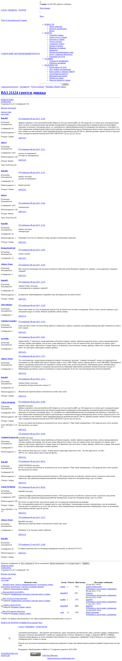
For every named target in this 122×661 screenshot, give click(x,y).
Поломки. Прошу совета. (56, 87)
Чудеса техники (55, 42)
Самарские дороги (56, 44)
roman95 (89, 600)
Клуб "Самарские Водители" (61, 54)
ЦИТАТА (22, 138)
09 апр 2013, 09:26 (38, 487)
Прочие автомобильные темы (61, 52)
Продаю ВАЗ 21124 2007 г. (13, 592)
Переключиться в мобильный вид (61, 658)
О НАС (4, 10)
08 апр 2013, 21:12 (38, 379)
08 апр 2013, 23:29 (38, 434)
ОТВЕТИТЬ (6, 102)
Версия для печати (8, 108)
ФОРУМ (22, 10)
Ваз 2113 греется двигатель (14, 611)
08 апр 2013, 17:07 (38, 356)
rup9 (62, 612)
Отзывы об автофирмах (59, 61)
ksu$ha (63, 600)
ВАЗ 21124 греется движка (23, 92)
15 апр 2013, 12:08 (38, 544)
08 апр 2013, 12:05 (38, 250)
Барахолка (53, 50)
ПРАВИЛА (12, 10)
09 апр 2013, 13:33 (38, 517)
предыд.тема (6, 112)
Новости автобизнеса (58, 29)
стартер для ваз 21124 (11, 605)
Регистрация (45, 8)
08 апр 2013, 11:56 (37, 225)
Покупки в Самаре (57, 39)
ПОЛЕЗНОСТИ (51, 65)
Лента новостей (55, 27)
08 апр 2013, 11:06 (37, 119)
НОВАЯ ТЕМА (7, 100)
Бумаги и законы (56, 46)
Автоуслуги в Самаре (58, 37)
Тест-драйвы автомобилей (60, 69)
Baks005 (63, 593)
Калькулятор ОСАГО (58, 67)
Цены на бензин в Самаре (59, 80)
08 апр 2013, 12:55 (38, 282)
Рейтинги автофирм (57, 63)
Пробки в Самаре (56, 78)
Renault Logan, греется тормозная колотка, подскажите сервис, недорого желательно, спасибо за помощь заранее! (28, 586)
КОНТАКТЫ (41, 627)
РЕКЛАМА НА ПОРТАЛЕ (9, 654)
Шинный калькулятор (58, 76)
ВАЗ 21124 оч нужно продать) (15, 598)
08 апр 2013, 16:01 (38, 337)
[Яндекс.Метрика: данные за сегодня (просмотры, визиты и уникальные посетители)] (50, 655)
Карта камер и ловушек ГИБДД (62, 72)
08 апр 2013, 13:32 (38, 322)
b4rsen (62, 587)
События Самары (56, 35)
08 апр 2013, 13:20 (38, 305)
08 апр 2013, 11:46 (37, 203)
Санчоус (89, 593)
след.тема (5, 114)
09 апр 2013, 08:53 (38, 461)
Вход (42, 16)
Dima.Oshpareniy (92, 612)
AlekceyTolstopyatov (94, 587)
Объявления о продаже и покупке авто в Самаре (30, 594)
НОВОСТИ (49, 24)
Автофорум (24, 87)
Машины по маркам (57, 48)
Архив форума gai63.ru (58, 74)
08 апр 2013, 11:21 (37, 149)
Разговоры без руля (57, 57)
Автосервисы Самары (20, 589)
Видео (51, 31)
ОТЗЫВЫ (49, 59)
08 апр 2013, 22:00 (38, 402)
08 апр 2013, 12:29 (38, 265)
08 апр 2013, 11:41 (37, 172)
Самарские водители (9, 87)
